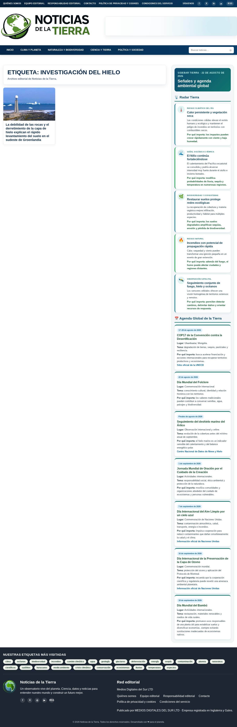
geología (105, 661)
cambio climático (75, 661)
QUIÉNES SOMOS (12, 3)
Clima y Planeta (30, 50)
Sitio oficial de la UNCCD (190, 365)
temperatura (154, 667)
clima (8, 661)
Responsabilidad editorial (179, 696)
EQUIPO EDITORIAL (34, 3)
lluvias (139, 667)
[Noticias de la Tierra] (48, 26)
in (214, 3)
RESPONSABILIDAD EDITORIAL (64, 3)
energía (155, 661)
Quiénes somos (126, 696)
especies (171, 667)
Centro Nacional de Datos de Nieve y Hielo (199, 451)
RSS (230, 3)
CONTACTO (90, 3)
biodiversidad (38, 661)
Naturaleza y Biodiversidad (66, 50)
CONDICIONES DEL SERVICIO (157, 3)
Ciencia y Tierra (101, 50)
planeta (202, 661)
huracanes (42, 667)
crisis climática (83, 667)
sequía (168, 661)
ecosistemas (123, 667)
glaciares (120, 661)
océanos (21, 661)
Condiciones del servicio (175, 701)
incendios (56, 661)
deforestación (138, 661)
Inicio (10, 50)
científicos (10, 667)
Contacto (204, 696)
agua (92, 661)
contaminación (185, 661)
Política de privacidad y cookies (136, 701)
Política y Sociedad (130, 50)
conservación (103, 667)
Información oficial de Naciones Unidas (198, 541)
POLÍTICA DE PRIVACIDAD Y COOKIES (119, 3)
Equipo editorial (149, 696)
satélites (26, 667)
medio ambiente (61, 667)
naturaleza (217, 661)
